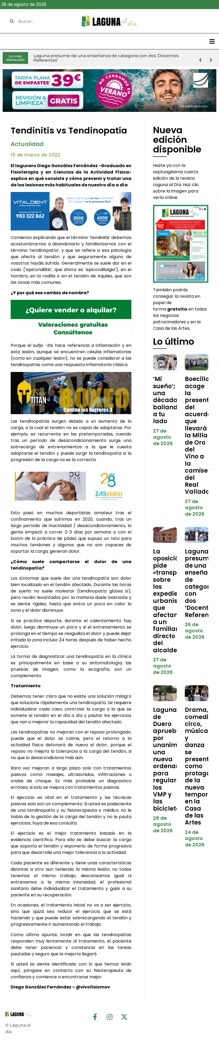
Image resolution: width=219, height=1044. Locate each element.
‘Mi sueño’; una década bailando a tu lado (167, 400)
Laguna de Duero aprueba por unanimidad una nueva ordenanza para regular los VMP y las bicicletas (172, 759)
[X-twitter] (124, 1017)
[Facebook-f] (94, 1017)
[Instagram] (109, 1017)
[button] (212, 41)
